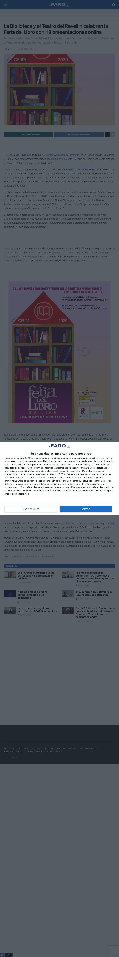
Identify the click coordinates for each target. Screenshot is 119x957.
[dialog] (59, 478)
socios (34, 458)
